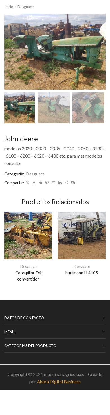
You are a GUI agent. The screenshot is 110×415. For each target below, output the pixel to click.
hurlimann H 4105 (81, 272)
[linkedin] (60, 183)
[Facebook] (34, 183)
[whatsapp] (66, 183)
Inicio (9, 6)
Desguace (25, 6)
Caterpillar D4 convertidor (28, 275)
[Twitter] (27, 183)
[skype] (72, 183)
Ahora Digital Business (59, 381)
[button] (11, 53)
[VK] (40, 183)
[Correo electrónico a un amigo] (53, 183)
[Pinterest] (47, 183)
